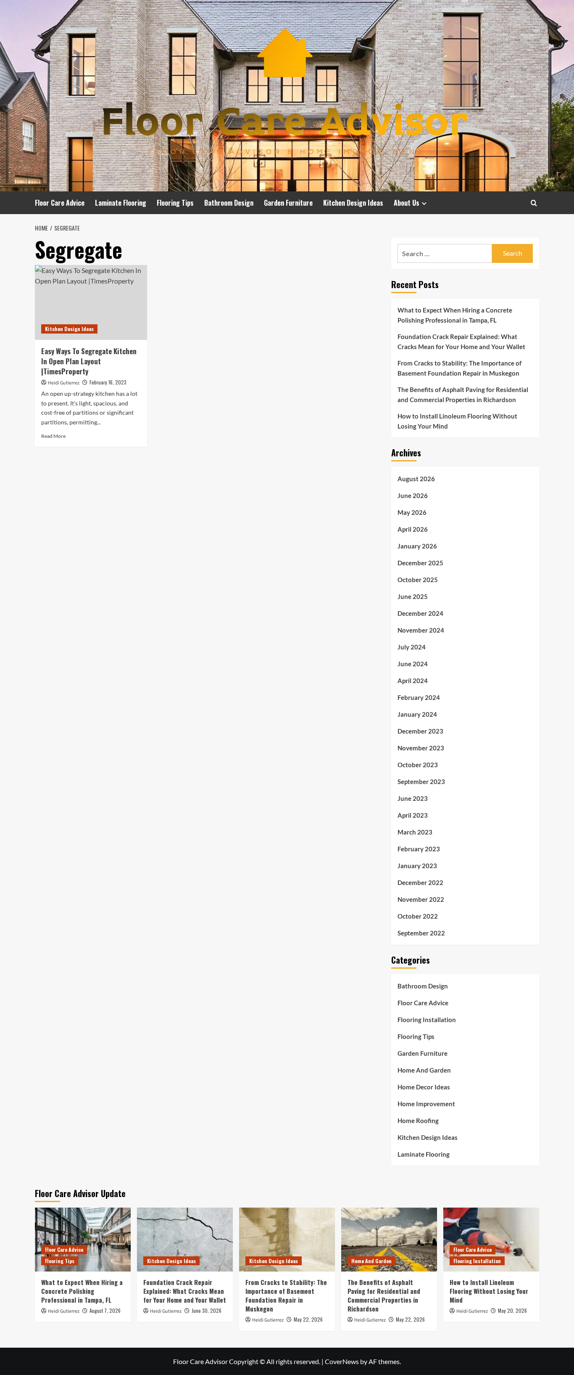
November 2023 (421, 748)
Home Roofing (418, 1120)
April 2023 (413, 815)
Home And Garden (424, 1070)
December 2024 (420, 613)
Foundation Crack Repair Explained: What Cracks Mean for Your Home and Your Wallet (461, 341)
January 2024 (417, 714)
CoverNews (342, 1361)
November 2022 (421, 899)
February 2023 (419, 849)
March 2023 (415, 832)
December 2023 (420, 731)
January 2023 (417, 865)
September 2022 (421, 933)
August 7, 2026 (105, 1310)
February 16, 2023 (108, 382)
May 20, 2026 (512, 1310)
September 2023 (421, 781)
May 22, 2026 (308, 1319)
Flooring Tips (175, 203)
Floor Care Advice (59, 203)
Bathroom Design (228, 203)
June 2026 (413, 495)
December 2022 (420, 882)
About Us (406, 203)
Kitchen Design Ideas (353, 203)
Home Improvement (426, 1103)
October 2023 (418, 764)
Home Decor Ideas (424, 1087)
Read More (53, 436)
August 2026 (416, 478)
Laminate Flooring (120, 203)
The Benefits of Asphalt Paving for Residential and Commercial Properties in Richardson (463, 394)
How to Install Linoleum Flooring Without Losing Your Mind (457, 421)
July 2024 (412, 647)
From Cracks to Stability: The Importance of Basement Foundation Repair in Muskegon (459, 368)
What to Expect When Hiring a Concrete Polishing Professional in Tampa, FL (455, 315)
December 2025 (420, 563)
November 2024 (421, 630)
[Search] (534, 203)
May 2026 (412, 512)
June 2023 (413, 798)
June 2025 (413, 596)
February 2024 (419, 697)
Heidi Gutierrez (63, 383)
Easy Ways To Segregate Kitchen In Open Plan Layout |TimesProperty (89, 361)
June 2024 (413, 664)
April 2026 (413, 529)
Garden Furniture (288, 203)
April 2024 (413, 680)
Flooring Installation (427, 1019)
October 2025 (418, 579)
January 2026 (417, 546)
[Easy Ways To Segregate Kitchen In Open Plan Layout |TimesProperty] (91, 302)
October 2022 (418, 916)
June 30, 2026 (206, 1310)
